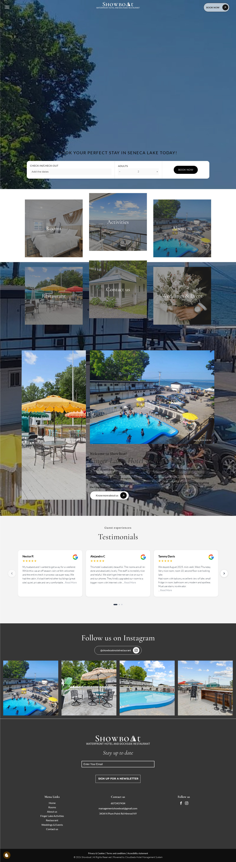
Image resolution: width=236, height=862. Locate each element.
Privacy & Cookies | (97, 853)
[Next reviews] (224, 573)
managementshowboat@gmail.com (118, 808)
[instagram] (186, 804)
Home (52, 802)
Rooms (52, 807)
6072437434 (118, 803)
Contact (50, 829)
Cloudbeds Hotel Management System (143, 857)
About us (52, 811)
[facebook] (181, 804)
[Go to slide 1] (114, 604)
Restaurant (52, 820)
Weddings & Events (52, 824)
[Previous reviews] (12, 573)
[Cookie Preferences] (6, 855)
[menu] (7, 7)
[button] (109, 495)
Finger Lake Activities (52, 815)
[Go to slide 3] (121, 604)
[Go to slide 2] (118, 604)
